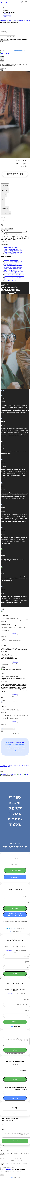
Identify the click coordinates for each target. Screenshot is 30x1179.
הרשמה (10, 931)
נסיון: (26, 236)
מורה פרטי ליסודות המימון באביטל (12, 249)
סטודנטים (3, 239)
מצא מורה (2, 50)
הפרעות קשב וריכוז (8, 238)
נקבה (2, 241)
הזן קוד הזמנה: (23, 1070)
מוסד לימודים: (4, 230)
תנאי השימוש (9, 950)
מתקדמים (13, 236)
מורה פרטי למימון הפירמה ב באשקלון (13, 263)
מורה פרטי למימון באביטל (10, 247)
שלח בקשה (15, 1098)
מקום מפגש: (25, 235)
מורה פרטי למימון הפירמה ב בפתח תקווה (14, 274)
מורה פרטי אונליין (9, 618)
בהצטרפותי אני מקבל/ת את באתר (16, 951)
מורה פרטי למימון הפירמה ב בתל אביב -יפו (14, 280)
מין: (10, 241)
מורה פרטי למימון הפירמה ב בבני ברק (13, 265)
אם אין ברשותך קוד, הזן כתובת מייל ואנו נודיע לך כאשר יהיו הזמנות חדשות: (16, 1088)
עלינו (28, 765)
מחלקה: (3, 233)
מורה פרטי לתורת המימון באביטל (12, 253)
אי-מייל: (4, 1123)
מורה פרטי (4, 228)
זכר (7, 241)
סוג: (2, 227)
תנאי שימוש (7, 765)
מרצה (9, 239)
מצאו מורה (5, 10)
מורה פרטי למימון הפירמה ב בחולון (12, 268)
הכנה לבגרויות (18, 238)
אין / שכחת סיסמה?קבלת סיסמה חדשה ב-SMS (15, 914)
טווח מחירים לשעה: (6, 221)
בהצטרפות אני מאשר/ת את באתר (13, 1169)
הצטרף (15, 1022)
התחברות (15, 908)
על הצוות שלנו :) (7, 15)
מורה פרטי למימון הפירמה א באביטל (13, 250)
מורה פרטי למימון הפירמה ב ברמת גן (13, 279)
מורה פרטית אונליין (10, 648)
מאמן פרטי (10, 228)
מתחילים (20, 236)
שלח (2, 70)
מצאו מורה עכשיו (4, 39)
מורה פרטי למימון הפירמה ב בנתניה (12, 273)
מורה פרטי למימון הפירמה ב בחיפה (12, 270)
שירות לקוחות (6, 13)
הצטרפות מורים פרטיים (9, 12)
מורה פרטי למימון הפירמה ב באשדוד (13, 261)
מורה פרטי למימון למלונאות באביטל (13, 252)
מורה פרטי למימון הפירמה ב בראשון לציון (14, 276)
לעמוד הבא (10, 729)
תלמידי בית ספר (5, 236)
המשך (2, 1174)
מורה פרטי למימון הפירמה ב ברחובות (13, 277)
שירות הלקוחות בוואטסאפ (10, 928)
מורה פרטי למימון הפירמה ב (11, 260)
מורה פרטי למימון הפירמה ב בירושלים (13, 271)
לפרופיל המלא (4, 636)
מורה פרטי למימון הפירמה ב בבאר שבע (13, 264)
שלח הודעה (15, 1141)
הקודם (2, 58)
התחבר (12, 1026)
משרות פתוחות (6, 16)
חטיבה (25, 238)
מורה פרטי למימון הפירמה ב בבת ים (13, 267)
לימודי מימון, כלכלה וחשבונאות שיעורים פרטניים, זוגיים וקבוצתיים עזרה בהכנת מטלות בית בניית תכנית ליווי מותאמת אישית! (9, 656)
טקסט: (3, 1129)
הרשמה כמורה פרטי (15, 765)
